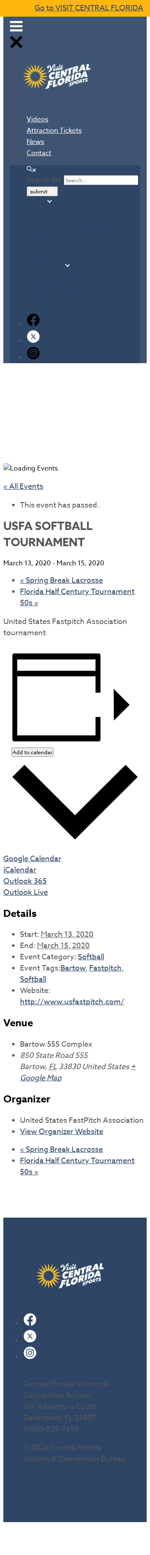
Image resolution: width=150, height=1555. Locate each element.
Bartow (72, 968)
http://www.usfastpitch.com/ (72, 1002)
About (36, 201)
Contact (39, 153)
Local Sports (44, 265)
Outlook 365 (25, 881)
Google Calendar (32, 858)
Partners (39, 256)
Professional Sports (63, 274)
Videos (37, 119)
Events (36, 247)
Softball (91, 957)
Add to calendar (32, 752)
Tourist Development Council (77, 228)
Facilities (39, 238)
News (35, 142)
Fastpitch (105, 968)
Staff (41, 219)
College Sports (56, 283)
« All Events (23, 486)
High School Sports (62, 292)
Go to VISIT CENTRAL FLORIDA (89, 8)
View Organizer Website (61, 1131)
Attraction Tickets (54, 131)
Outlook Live (25, 892)
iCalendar (19, 870)
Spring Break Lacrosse (61, 580)
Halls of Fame (54, 302)
